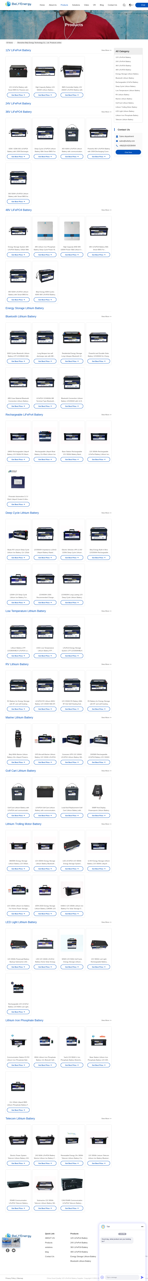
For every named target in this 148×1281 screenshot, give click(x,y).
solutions (76, 5)
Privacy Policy (11, 1278)
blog (102, 5)
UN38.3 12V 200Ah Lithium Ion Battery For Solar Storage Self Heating (72, 908)
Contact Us (49, 1256)
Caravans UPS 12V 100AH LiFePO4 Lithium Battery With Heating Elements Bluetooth (72, 757)
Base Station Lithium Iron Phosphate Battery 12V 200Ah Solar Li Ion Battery (99, 1060)
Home (42, 5)
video (86, 5)
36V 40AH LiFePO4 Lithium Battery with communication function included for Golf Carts (72, 151)
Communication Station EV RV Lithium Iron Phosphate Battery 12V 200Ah (18, 1060)
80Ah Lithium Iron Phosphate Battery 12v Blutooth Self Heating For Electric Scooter (45, 1060)
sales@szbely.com (127, 141)
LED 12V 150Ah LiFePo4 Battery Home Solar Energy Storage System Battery (45, 961)
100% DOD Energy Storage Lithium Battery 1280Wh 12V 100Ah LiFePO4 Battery (45, 908)
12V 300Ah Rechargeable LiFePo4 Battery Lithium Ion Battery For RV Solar (99, 454)
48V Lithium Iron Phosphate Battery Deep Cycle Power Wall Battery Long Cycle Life (45, 249)
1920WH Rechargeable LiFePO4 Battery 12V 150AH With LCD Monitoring (98, 757)
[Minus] (142, 1226)
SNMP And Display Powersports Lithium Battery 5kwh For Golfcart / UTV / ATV (99, 810)
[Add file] (102, 1277)
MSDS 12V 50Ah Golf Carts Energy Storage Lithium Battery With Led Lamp (72, 961)
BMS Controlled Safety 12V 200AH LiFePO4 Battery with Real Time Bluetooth (72, 90)
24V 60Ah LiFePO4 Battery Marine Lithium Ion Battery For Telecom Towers (45, 1158)
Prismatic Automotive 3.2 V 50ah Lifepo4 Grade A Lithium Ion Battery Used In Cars (18, 499)
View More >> (106, 50)
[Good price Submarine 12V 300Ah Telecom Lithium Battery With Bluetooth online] (45, 1184)
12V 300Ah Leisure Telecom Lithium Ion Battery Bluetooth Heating (98, 1158)
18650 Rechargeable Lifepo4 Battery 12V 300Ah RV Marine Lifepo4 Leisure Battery (18, 454)
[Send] (142, 1277)
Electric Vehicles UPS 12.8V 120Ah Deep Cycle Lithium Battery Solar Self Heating (72, 552)
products (64, 5)
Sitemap (20, 1278)
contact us (112, 5)
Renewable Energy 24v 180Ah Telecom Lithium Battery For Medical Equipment (72, 1158)
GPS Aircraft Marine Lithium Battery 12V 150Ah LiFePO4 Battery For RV (45, 757)
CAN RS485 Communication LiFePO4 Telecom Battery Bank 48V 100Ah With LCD (72, 1203)
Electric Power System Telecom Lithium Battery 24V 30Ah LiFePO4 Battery (18, 1158)
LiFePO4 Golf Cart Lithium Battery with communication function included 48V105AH (45, 810)
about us (53, 5)
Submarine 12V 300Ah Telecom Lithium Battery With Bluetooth (45, 1203)
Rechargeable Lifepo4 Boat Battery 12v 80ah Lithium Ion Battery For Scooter (45, 454)
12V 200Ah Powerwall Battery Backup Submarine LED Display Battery (18, 961)
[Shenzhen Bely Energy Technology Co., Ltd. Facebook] (8, 1250)
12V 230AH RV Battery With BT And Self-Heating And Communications (72, 704)
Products (48, 1243)
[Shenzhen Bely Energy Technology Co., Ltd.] (18, 5)
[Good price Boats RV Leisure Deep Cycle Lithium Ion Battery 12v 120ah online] (18, 533)
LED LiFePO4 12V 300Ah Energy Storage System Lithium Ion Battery (72, 863)
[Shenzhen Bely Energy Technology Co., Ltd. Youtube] (14, 1250)
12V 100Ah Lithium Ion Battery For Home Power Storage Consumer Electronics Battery (18, 908)
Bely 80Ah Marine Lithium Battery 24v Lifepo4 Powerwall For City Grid (18, 757)
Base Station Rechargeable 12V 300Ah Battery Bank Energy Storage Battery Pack (72, 454)
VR (94, 5)
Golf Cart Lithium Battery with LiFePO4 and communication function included (18, 810)
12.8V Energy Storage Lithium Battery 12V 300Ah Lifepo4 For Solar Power (98, 863)
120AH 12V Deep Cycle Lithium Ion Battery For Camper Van (18, 597)
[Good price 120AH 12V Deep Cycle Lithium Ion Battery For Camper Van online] (18, 578)
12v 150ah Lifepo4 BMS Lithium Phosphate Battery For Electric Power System (18, 1105)
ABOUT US (50, 1238)
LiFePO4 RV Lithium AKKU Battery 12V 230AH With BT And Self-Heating (45, 704)
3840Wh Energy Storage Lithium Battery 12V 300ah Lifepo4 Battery (18, 863)
